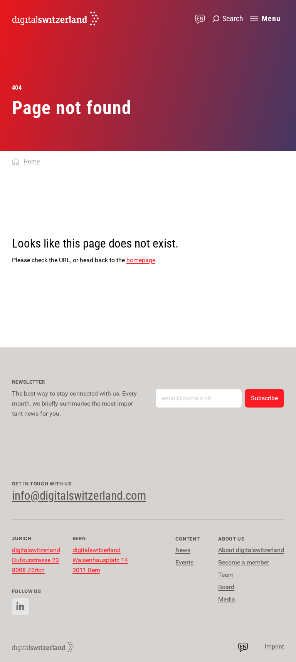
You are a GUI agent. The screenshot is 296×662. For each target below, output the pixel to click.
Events (184, 562)
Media (226, 599)
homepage (140, 260)
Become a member (243, 562)
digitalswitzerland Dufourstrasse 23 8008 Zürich (36, 560)
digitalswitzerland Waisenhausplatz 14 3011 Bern (100, 560)
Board (226, 587)
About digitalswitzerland (251, 550)
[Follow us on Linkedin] (20, 606)
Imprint (274, 646)
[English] (55, 18)
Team (226, 574)
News (182, 550)
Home (32, 161)
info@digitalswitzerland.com (79, 495)
